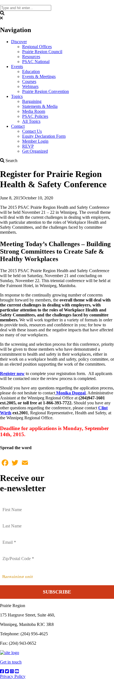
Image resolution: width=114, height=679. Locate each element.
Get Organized (35, 151)
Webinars (30, 86)
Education (31, 71)
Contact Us (32, 131)
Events (17, 66)
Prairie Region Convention (45, 91)
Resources (31, 56)
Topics (17, 96)
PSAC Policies (35, 116)
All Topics (31, 121)
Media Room (33, 111)
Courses (29, 81)
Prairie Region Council (42, 51)
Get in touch (11, 662)
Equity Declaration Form (44, 136)
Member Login (35, 141)
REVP (28, 146)
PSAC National (36, 61)
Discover (19, 41)
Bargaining (32, 101)
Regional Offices (37, 46)
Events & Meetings (39, 76)
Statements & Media (40, 106)
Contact (18, 126)
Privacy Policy (12, 676)
